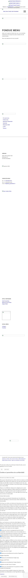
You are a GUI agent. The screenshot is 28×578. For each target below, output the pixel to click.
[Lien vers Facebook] (23, 462)
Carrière (7, 458)
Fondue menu (5, 119)
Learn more (6, 469)
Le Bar (4, 126)
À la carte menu (6, 118)
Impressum (4, 458)
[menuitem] (24, 11)
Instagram (4, 326)
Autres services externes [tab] (5, 538)
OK (1, 469)
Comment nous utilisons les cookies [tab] (7, 477)
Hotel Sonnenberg (5, 301)
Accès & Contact (15, 458)
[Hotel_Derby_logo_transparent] (11, 11)
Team (11, 458)
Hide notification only (13, 576)
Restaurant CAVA (6, 124)
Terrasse (4, 128)
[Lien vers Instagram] (25, 462)
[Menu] (24, 11)
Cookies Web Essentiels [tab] (5, 496)
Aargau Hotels (5, 303)
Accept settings (4, 576)
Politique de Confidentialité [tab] (5, 568)
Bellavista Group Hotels (6, 302)
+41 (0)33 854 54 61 (10, 6)
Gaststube (5, 123)
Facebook (4, 327)
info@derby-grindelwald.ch (10, 183)
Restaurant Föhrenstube (7, 121)
